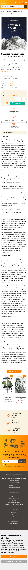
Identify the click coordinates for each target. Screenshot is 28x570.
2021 (11, 85)
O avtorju (5, 136)
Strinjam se (14, 557)
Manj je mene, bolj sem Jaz (20, 398)
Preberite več (4, 71)
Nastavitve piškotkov (14, 561)
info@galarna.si (16, 487)
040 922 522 (16, 485)
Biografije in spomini (17, 11)
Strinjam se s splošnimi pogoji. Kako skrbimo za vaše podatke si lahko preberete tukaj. (15, 465)
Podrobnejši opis (8, 132)
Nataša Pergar (13, 82)
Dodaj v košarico (19, 103)
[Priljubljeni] (16, 2)
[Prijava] (19, 2)
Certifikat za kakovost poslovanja (14, 504)
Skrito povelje (7, 397)
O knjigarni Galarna (14, 496)
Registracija (14, 512)
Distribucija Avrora (14, 498)
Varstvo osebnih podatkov (14, 517)
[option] (7, 390)
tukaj (12, 553)
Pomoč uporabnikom (14, 519)
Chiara (11, 83)
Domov (2, 11)
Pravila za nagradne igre (14, 521)
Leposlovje (8, 11)
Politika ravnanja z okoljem (14, 502)
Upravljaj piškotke (14, 523)
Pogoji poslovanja (14, 515)
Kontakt (14, 500)
